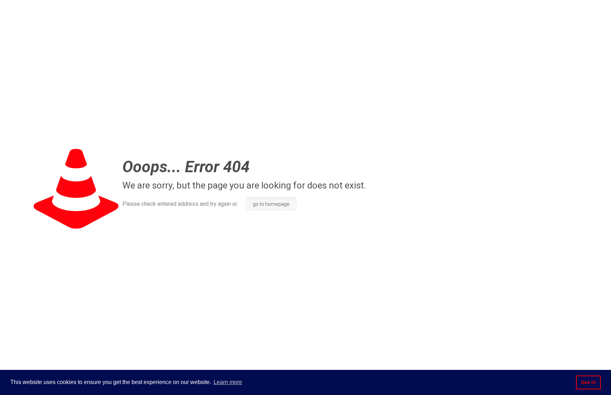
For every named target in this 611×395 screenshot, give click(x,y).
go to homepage (271, 204)
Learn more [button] (228, 382)
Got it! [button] (588, 382)
